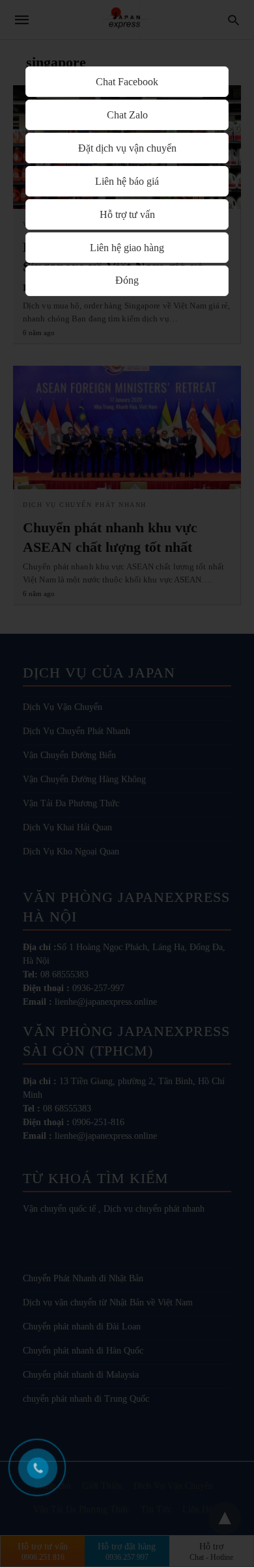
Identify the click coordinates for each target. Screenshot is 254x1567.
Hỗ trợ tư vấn (127, 214)
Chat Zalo (127, 114)
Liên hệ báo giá (127, 181)
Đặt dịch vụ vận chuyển (127, 148)
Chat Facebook (127, 81)
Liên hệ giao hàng (127, 247)
